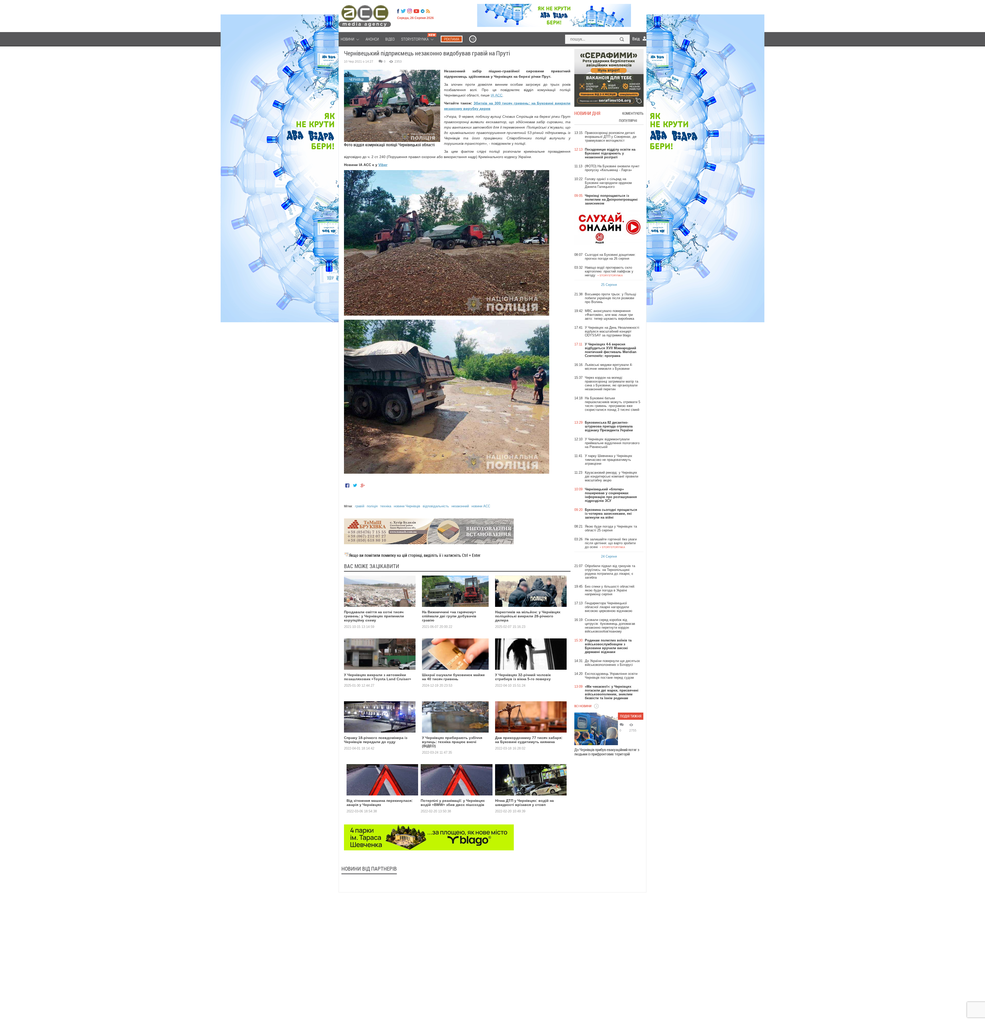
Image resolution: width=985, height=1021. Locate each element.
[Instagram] (410, 11)
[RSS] (428, 11)
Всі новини (583, 706)
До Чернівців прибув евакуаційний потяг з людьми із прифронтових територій (606, 751)
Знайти (622, 39)
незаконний (460, 506)
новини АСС (480, 506)
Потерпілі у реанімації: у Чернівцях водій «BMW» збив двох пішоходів (453, 803)
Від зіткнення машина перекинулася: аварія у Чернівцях (380, 803)
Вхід (636, 39)
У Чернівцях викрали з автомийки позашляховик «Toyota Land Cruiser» (377, 677)
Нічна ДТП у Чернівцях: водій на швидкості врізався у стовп (524, 803)
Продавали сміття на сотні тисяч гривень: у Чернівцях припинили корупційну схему (374, 616)
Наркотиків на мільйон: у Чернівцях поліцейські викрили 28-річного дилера (527, 616)
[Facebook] (398, 11)
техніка (385, 506)
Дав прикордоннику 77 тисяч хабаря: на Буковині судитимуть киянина (529, 740)
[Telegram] (423, 11)
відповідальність (436, 506)
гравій (359, 506)
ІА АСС (497, 95)
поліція (372, 506)
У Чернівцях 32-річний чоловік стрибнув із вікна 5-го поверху (523, 677)
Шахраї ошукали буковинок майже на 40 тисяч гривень (453, 677)
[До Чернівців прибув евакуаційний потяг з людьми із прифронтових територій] (596, 729)
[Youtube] (416, 11)
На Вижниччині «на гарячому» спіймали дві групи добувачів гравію (449, 616)
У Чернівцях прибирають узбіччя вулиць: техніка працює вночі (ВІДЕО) (452, 742)
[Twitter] (403, 11)
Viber (382, 165)
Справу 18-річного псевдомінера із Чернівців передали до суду (375, 740)
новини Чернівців (407, 506)
